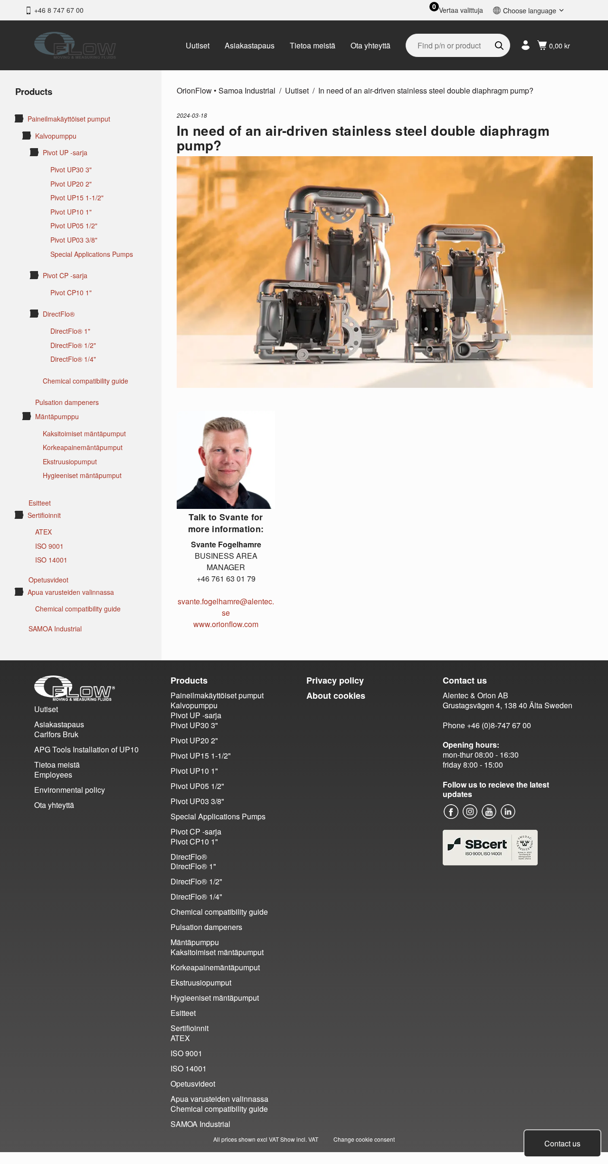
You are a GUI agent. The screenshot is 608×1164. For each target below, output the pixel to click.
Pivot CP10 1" (71, 292)
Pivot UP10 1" (71, 211)
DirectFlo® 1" (70, 331)
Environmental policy (69, 789)
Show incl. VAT (299, 1139)
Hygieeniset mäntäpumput (82, 475)
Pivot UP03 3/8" (73, 239)
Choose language (529, 10)
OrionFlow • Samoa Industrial (226, 90)
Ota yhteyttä (370, 45)
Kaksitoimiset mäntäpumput (84, 433)
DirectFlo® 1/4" (73, 359)
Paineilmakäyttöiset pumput (69, 118)
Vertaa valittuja (461, 10)
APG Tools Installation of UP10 (86, 749)
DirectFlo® (59, 314)
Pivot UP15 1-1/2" (77, 197)
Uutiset (197, 45)
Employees (53, 774)
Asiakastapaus (250, 45)
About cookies (335, 695)
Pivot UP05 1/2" (73, 225)
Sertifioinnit (44, 515)
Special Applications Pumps (91, 254)
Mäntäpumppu (57, 416)
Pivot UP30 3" (71, 169)
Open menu (19, 118)
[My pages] (525, 45)
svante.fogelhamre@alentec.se (226, 607)
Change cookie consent (364, 1139)
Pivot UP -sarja (65, 152)
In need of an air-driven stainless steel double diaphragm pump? (425, 90)
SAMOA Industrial (55, 628)
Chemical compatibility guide (85, 380)
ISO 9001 (49, 546)
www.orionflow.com (225, 624)
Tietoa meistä (312, 45)
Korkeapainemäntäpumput (83, 447)
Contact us (562, 1143)
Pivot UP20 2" (71, 183)
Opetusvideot (48, 579)
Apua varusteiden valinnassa (71, 592)
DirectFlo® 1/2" (73, 345)
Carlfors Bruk (56, 734)
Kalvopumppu (55, 136)
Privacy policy (335, 680)
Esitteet (39, 502)
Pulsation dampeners (67, 402)
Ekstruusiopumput (70, 461)
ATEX (43, 531)
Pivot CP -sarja (65, 275)
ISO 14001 (51, 559)
